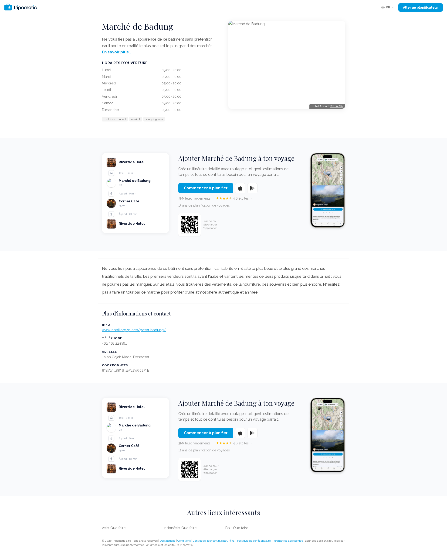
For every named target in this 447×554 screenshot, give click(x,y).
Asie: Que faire (113, 528)
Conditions (184, 540)
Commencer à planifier (206, 188)
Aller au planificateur (420, 7)
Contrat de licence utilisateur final (214, 540)
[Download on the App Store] (240, 188)
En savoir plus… (116, 52)
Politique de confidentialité (254, 540)
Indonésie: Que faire (180, 528)
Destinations (167, 540)
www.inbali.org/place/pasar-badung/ (134, 330)
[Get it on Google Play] (252, 188)
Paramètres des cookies (288, 540)
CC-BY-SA (336, 106)
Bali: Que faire (236, 528)
